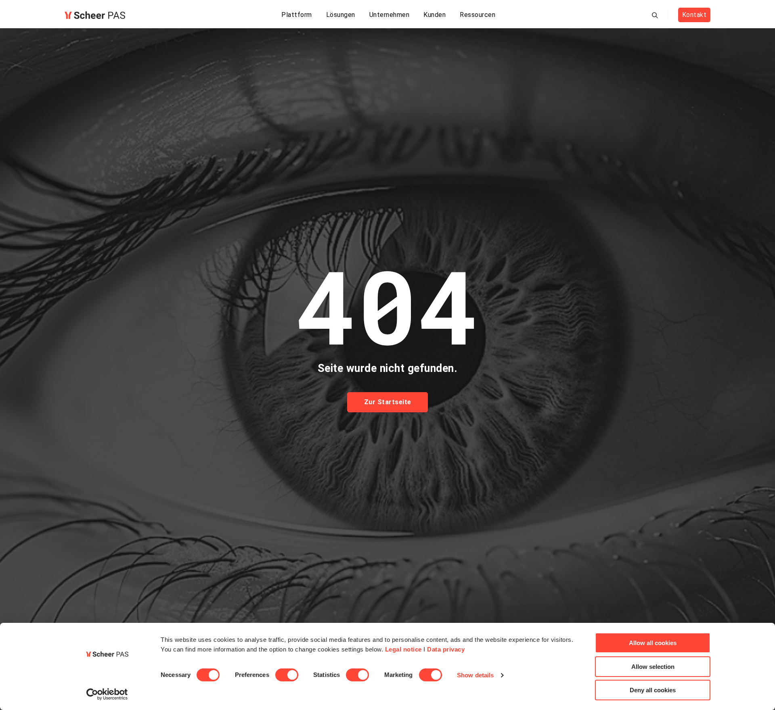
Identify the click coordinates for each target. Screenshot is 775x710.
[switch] (286, 674)
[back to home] (95, 15)
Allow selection (652, 666)
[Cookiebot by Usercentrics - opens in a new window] (107, 694)
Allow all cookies (653, 642)
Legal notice (403, 649)
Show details (475, 675)
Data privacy (446, 649)
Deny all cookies (653, 690)
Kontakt (694, 15)
